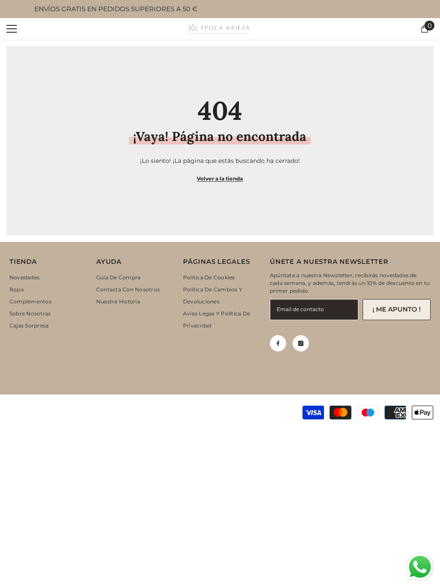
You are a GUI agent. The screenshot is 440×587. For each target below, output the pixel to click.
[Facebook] (278, 343)
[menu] (11, 29)
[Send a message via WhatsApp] (420, 567)
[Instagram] (301, 343)
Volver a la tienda (220, 178)
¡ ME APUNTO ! (397, 309)
